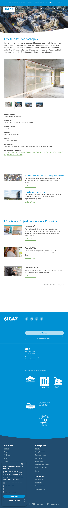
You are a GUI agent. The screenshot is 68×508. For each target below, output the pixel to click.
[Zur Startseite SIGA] (9, 9)
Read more (16, 479)
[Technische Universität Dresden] (44, 404)
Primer (37, 471)
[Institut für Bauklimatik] (58, 382)
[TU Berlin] (44, 420)
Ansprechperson (40, 489)
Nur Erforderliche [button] (14, 500)
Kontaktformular (30, 359)
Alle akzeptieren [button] (14, 496)
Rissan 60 (45, 152)
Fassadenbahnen (41, 455)
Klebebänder (39, 461)
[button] (26, 319)
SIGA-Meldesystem (52, 504)
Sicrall (6, 461)
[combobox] (22, 464)
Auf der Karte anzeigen (32, 357)
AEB (33, 504)
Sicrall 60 (53, 152)
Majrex (6, 452)
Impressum (40, 504)
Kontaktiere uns (43, 338)
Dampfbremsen (40, 452)
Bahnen (37, 448)
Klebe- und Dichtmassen (43, 468)
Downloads (39, 479)
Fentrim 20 (16, 152)
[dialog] (14, 484)
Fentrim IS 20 (26, 152)
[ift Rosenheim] (44, 382)
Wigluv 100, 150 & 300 (14, 154)
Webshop (43, 333)
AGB (28, 504)
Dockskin (7, 152)
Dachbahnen (39, 458)
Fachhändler (39, 486)
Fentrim (6, 448)
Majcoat (7, 455)
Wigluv (6, 458)
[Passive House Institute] (30, 404)
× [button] (24, 464)
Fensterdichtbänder (42, 464)
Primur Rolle (36, 152)
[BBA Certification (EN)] (30, 379)
